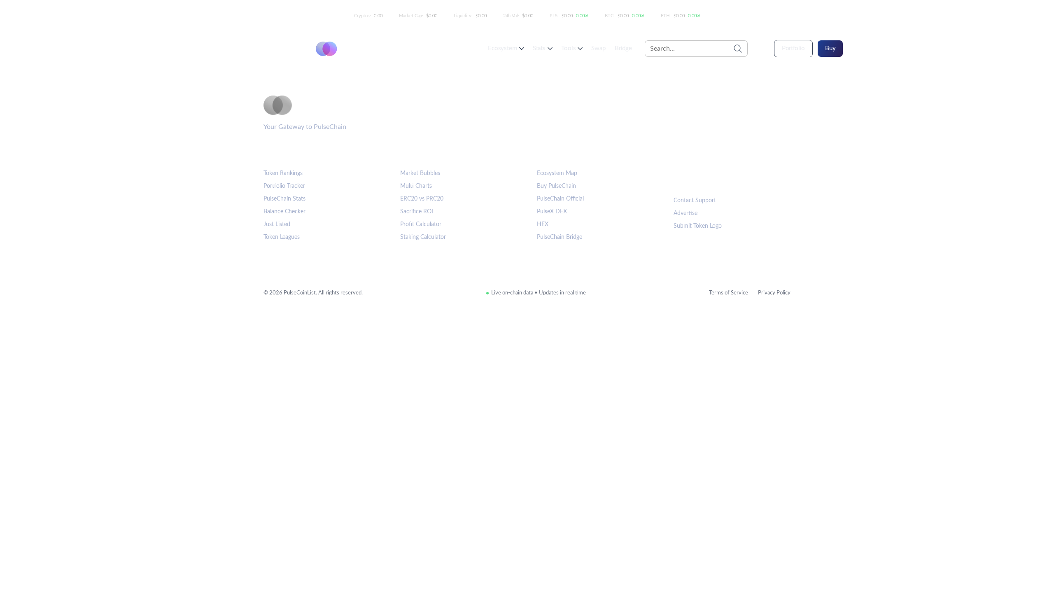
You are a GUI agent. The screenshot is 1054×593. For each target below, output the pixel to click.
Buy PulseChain (556, 186)
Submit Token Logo (698, 226)
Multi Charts (416, 186)
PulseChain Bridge (559, 237)
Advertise (685, 213)
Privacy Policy (774, 293)
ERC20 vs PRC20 (421, 199)
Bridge (623, 48)
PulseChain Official (560, 199)
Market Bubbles (420, 173)
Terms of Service (728, 293)
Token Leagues (282, 237)
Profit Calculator (420, 224)
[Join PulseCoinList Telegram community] (683, 178)
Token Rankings (283, 173)
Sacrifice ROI (416, 212)
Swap (598, 48)
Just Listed (277, 224)
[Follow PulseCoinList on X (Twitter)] (708, 178)
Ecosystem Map (557, 173)
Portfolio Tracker (284, 186)
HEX (542, 224)
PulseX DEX (552, 212)
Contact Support (695, 200)
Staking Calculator (423, 237)
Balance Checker (284, 212)
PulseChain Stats (284, 199)
